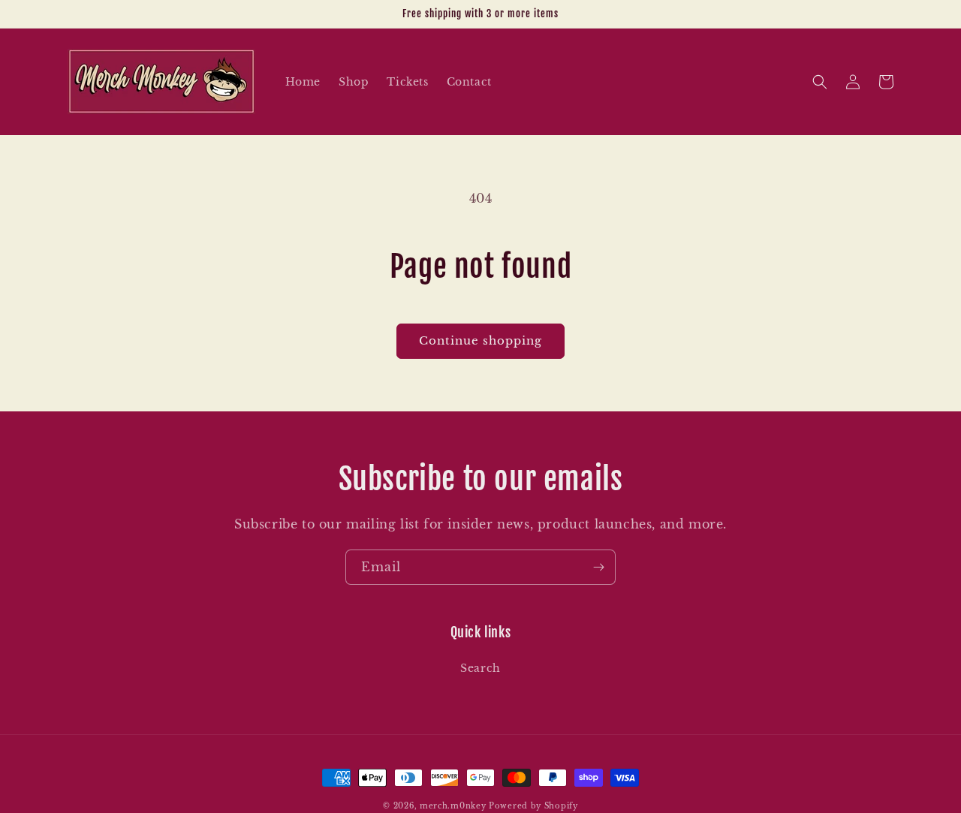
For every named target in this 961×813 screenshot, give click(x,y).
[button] (819, 81)
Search (480, 668)
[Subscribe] (598, 567)
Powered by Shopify (533, 806)
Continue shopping (480, 340)
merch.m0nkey (453, 806)
